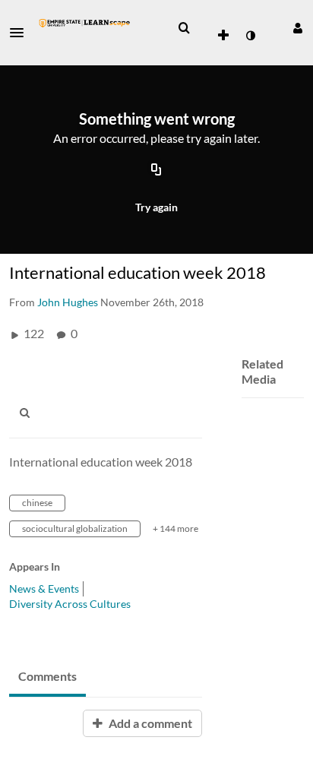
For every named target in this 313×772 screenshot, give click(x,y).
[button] (21, 32)
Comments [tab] (47, 676)
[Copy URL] (156, 171)
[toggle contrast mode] (250, 35)
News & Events (44, 588)
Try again (156, 207)
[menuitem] (184, 28)
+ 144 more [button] (175, 528)
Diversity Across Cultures (70, 603)
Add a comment (149, 723)
